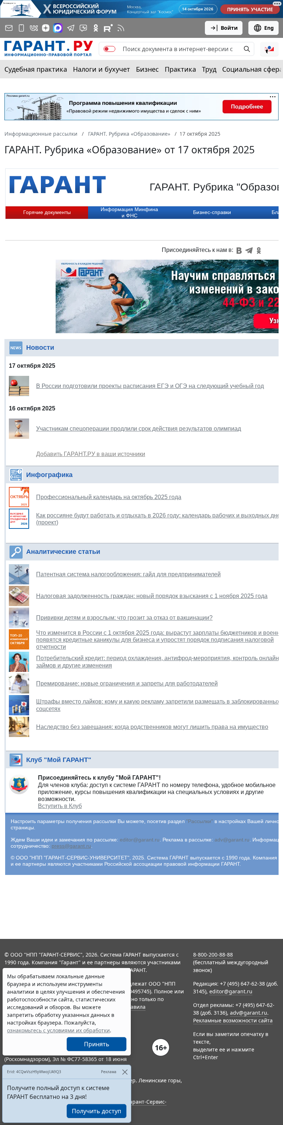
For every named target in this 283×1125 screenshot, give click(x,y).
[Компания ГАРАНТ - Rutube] (108, 28)
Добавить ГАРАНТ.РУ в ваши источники (90, 454)
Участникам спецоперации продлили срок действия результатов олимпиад (138, 429)
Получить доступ (96, 1111)
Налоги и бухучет (101, 69)
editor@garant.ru (140, 840)
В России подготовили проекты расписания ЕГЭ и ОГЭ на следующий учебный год (150, 386)
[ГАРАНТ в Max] (58, 28)
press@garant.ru (71, 846)
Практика (180, 69)
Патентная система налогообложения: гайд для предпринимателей (128, 574)
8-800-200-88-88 (213, 954)
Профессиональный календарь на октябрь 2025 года (108, 497)
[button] (269, 49)
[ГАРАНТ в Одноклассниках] (95, 28)
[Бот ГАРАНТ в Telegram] (83, 28)
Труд (209, 69)
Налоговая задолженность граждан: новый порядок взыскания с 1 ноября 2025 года (152, 596)
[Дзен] (45, 28)
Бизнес (147, 69)
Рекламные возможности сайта (233, 1020)
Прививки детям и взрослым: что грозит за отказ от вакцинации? (124, 618)
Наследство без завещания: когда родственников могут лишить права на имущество (152, 727)
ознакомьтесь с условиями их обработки (58, 1030)
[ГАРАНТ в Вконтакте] (33, 28)
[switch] (109, 49)
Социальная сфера (252, 69)
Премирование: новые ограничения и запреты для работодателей (127, 683)
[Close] (125, 1072)
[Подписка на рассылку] (8, 28)
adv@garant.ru (231, 840)
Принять (96, 1044)
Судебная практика (35, 69)
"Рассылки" (199, 821)
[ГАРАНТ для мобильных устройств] (21, 28)
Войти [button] (229, 27)
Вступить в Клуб (60, 806)
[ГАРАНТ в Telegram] (70, 28)
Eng (269, 27)
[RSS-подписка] (120, 28)
